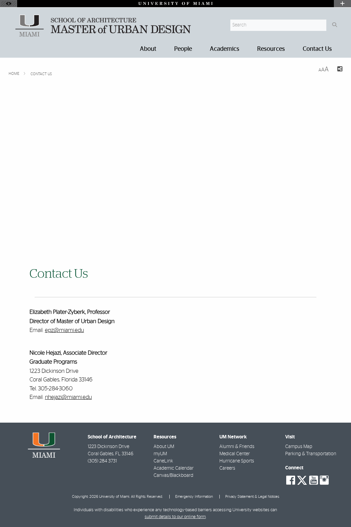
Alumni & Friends (236, 446)
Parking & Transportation (310, 453)
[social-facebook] (290, 480)
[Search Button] (334, 25)
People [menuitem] (183, 49)
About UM (164, 446)
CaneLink (163, 461)
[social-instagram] (324, 480)
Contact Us (41, 74)
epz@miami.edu (64, 330)
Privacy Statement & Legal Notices (252, 497)
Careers (227, 468)
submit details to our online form (175, 517)
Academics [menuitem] (224, 49)
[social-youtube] (313, 480)
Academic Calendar (174, 468)
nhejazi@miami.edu (68, 397)
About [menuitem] (148, 49)
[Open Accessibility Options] (8, 3)
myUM (160, 453)
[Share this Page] (338, 69)
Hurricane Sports (236, 461)
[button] (336, 507)
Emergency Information (194, 497)
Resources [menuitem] (271, 49)
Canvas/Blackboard (173, 475)
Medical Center (234, 453)
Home (14, 74)
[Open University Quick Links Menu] (342, 3)
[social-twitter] (301, 479)
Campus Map (298, 446)
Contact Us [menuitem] (317, 49)
